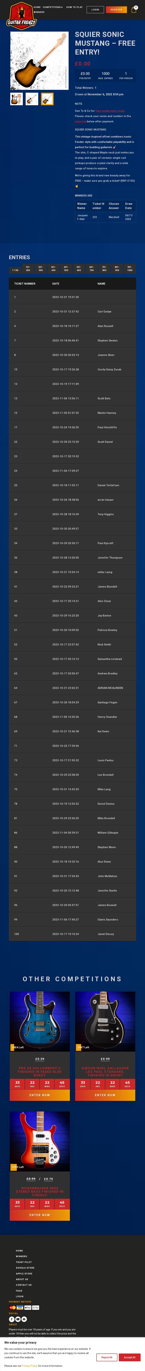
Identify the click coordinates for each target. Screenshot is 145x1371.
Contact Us (24, 1285)
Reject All (107, 1357)
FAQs (19, 1291)
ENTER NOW (40, 1095)
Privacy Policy (29, 1365)
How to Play (74, 7)
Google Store (25, 1268)
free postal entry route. (110, 110)
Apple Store (24, 1273)
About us (22, 1279)
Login (95, 9)
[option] (39, 61)
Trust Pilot (24, 1262)
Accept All (129, 1357)
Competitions (52, 7)
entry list (80, 121)
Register (116, 9)
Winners (39, 12)
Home (37, 7)
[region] (72, 1354)
